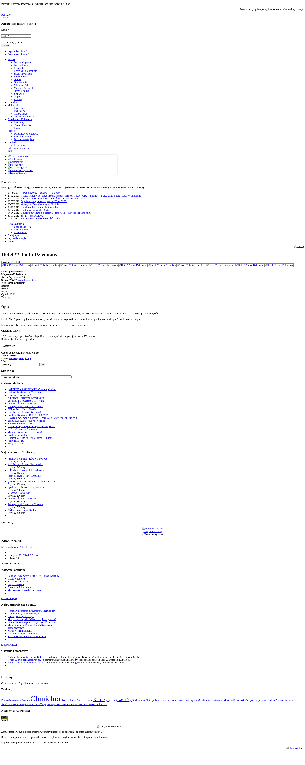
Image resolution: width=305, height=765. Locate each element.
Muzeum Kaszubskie (24, 88)
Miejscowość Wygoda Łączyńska (24, 590)
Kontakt (12, 142)
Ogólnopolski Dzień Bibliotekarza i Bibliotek (30, 438)
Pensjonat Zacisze (153, 531)
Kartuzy (101, 699)
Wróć (4, 361)
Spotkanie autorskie (17, 435)
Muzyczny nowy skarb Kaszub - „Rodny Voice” (32, 619)
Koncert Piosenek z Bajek (21, 423)
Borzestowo (15, 700)
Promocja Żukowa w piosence (23, 403)
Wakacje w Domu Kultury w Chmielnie (41, 204)
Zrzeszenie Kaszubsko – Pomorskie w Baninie (78, 704)
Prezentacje (19, 110)
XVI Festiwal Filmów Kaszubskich (25, 412)
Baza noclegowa (22, 62)
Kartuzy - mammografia (20, 630)
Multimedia (13, 105)
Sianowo (288, 700)
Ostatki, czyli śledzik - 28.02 (35, 210)
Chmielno (46, 698)
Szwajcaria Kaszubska (30, 704)
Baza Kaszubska (16, 224)
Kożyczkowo (155, 700)
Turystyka (45, 704)
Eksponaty (19, 122)
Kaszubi (113, 700)
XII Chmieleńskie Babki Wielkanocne (27, 636)
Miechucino (205, 700)
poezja (257, 700)
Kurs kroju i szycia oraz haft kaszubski (40, 207)
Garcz (80, 700)
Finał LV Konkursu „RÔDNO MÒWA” (28, 415)
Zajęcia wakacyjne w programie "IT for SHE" (44, 201)
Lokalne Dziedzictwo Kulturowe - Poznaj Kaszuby (33, 576)
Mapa (17, 96)
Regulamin (19, 145)
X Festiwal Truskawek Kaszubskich (26, 398)
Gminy (17, 79)
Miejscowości (21, 85)
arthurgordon (75, 662)
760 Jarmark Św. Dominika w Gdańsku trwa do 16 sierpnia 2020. (54, 198)
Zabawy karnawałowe (32, 215)
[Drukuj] (299, 246)
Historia (88, 700)
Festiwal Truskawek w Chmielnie (24, 392)
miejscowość (218, 700)
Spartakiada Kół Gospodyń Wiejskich (26, 420)
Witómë (11, 59)
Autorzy (18, 99)
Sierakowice (7, 704)
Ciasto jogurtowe (16, 578)
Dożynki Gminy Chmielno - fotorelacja (40, 192)
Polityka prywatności (18, 148)
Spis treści (19, 93)
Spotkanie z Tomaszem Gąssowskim (26, 400)
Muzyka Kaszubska (24, 116)
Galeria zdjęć (20, 113)
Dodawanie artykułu (24, 139)
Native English (21, 90)
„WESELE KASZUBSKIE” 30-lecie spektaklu (32, 389)
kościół (145, 700)
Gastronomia (20, 82)
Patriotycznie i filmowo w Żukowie (25, 406)
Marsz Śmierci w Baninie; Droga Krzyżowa (30, 625)
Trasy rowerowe (16, 443)
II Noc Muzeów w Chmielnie (22, 429)
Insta (10, 150)
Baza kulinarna (21, 65)
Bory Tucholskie (16, 584)
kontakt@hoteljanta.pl (20, 358)
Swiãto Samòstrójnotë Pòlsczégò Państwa (41, 218)
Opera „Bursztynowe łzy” (21, 616)
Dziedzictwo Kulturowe (20, 119)
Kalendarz (13, 102)
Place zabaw (20, 68)
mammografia (191, 700)
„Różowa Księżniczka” (19, 395)
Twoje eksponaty (22, 125)
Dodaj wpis (13, 235)
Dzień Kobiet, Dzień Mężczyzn (23, 613)
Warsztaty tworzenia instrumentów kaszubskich (31, 610)
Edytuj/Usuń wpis (17, 238)
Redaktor (5, 14)
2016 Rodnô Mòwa (28, 555)
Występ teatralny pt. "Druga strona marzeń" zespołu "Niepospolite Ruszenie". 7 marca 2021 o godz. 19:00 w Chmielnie (81, 195)
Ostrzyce (249, 700)
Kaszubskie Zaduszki (18, 581)
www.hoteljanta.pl (27, 280)
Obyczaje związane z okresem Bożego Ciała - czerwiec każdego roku (56, 212)
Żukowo (103, 704)
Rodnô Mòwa (275, 700)
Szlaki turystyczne (23, 73)
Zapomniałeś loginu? (18, 54)
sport (17, 704)
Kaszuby (124, 700)
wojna (54, 704)
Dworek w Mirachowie (19, 587)
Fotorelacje (19, 108)
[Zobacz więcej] (9, 598)
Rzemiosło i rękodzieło (25, 70)
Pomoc (17, 128)
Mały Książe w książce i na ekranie (25, 432)
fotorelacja (69, 700)
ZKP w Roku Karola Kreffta (22, 409)
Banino (5, 700)
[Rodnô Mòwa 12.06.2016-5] (16, 547)
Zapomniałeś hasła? (17, 51)
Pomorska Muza (16, 440)
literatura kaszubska (172, 700)
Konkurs (136, 700)
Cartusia (26, 700)
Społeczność (20, 76)
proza (264, 700)
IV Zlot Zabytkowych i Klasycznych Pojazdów (31, 426)
